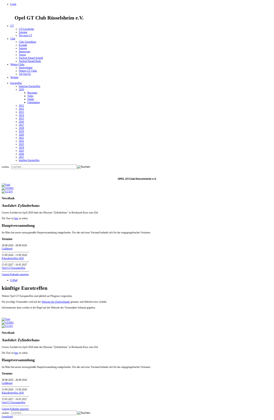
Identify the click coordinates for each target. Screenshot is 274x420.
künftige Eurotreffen (29, 160)
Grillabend (7, 248)
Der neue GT (25, 35)
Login (13, 4)
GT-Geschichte (26, 28)
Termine (14, 77)
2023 (21, 144)
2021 (21, 137)
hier (16, 218)
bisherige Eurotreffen (29, 86)
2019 (21, 131)
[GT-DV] (7, 191)
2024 (21, 147)
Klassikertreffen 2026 (13, 258)
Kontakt (23, 45)
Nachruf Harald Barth (30, 61)
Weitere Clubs (17, 64)
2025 (21, 150)
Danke (30, 99)
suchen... (6, 166)
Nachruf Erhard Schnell (31, 57)
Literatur (23, 32)
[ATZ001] (8, 188)
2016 (21, 121)
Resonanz (32, 92)
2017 (21, 124)
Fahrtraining (33, 102)
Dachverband (25, 67)
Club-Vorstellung (27, 41)
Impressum (24, 51)
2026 (21, 153)
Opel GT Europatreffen (13, 267)
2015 (21, 118)
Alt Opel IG (25, 74)
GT (12, 25)
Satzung (23, 48)
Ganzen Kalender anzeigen (15, 274)
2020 (21, 134)
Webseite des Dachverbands (56, 301)
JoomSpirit (7, 416)
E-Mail (13, 280)
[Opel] (6, 184)
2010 (21, 89)
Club (12, 38)
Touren (22, 54)
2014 (21, 115)
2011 (21, 105)
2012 (21, 108)
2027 (21, 157)
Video (30, 95)
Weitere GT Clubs (28, 70)
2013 (21, 111)
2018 (21, 128)
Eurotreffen (16, 83)
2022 (21, 140)
